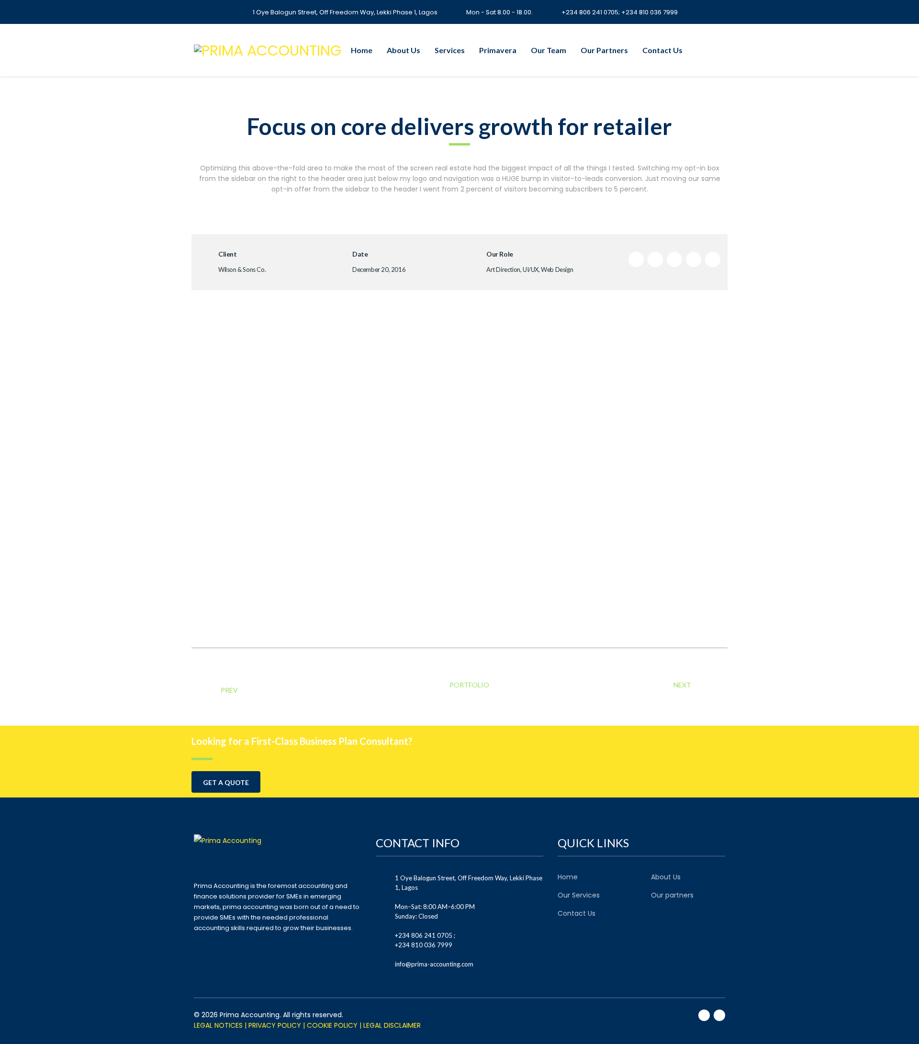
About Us (403, 50)
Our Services (579, 895)
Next (683, 685)
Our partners (672, 895)
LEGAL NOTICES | (220, 1025)
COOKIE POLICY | (334, 1025)
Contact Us (662, 50)
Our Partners (604, 50)
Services (450, 50)
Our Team (548, 50)
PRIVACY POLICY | (276, 1025)
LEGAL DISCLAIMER (392, 1025)
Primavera (497, 50)
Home (361, 50)
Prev (229, 690)
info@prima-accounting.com (434, 964)
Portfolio (468, 685)
